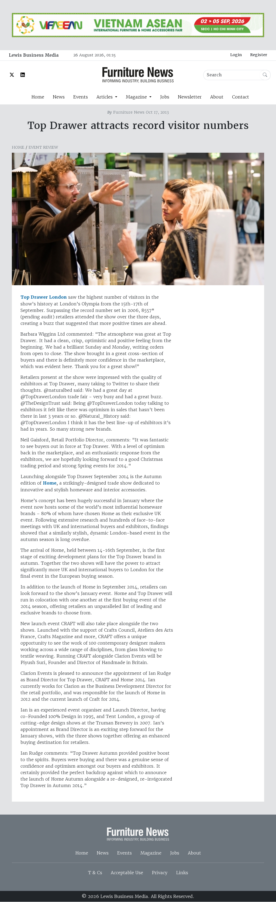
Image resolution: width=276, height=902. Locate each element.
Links (182, 872)
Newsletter (190, 97)
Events (80, 97)
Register (258, 54)
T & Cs (95, 872)
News (59, 97)
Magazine (150, 853)
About (216, 97)
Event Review (43, 147)
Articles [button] (105, 97)
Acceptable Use (127, 872)
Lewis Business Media (33, 55)
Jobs (164, 97)
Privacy (159, 872)
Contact (240, 97)
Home (37, 97)
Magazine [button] (137, 97)
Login (236, 54)
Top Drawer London (43, 297)
